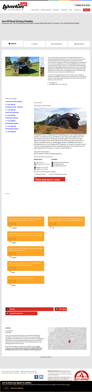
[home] (29, 9)
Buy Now (11, 373)
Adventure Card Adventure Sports (46, 6)
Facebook (36, 377)
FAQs (70, 10)
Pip (53, 228)
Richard (13, 285)
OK (6, 388)
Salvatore (14, 242)
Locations (56, 10)
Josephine (14, 228)
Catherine (14, 257)
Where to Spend (46, 10)
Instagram (41, 377)
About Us (8, 371)
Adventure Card (7, 23)
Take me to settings (16, 388)
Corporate (64, 10)
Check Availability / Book (47, 179)
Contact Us (77, 10)
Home (3, 371)
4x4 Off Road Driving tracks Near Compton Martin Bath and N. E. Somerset (36, 23)
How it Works (15, 371)
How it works (35, 10)
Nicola (13, 272)
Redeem (16, 373)
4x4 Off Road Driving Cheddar (69, 23)
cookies (67, 384)
